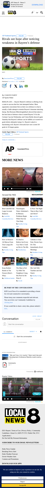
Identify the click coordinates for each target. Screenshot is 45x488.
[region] (22, 344)
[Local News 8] (14, 12)
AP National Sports (22, 132)
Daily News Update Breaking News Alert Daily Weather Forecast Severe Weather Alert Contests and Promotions (10, 454)
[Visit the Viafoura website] (38, 371)
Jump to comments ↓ (9, 140)
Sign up (39, 316)
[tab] (8, 331)
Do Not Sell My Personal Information (14, 438)
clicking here (8, 302)
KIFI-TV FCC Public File (26, 433)
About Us (13, 433)
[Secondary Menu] (5, 12)
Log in (34, 316)
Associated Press (9, 78)
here (5, 308)
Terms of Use (16, 430)
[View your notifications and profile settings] (41, 331)
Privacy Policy (26, 430)
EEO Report (6, 430)
